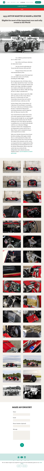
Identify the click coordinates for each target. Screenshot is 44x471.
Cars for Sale (22, 6)
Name (14, 415)
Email (14, 421)
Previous (1, 42)
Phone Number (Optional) (19, 427)
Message (15, 432)
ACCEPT (19, 465)
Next (43, 42)
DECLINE (24, 465)
